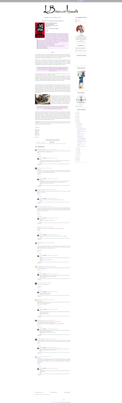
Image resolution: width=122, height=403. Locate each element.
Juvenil (50, 143)
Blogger (64, 399)
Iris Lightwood (78, 19)
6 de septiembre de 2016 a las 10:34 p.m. (52, 234)
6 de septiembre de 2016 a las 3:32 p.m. (48, 299)
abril (78, 152)
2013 (77, 159)
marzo (78, 153)
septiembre (79, 127)
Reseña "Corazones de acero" (81, 140)
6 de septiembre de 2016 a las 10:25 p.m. (49, 320)
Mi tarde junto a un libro (41, 149)
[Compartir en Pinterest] (53, 142)
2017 (77, 120)
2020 (77, 116)
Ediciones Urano (45, 143)
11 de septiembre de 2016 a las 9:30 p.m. (52, 347)
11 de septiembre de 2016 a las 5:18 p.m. (45, 356)
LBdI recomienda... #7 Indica (81, 128)
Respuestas (40, 156)
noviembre (79, 124)
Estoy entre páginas (40, 266)
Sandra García (39, 299)
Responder (39, 154)
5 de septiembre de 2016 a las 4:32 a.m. (47, 206)
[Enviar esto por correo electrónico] (49, 142)
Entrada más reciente (39, 392)
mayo (78, 150)
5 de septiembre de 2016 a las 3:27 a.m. (51, 189)
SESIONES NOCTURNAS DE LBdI (50, 1)
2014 (77, 158)
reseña (54, 143)
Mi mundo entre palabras (41, 189)
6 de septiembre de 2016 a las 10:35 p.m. (52, 255)
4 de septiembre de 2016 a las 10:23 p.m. (52, 178)
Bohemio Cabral (39, 320)
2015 (77, 156)
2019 (77, 117)
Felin (38, 356)
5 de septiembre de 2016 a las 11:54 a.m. (49, 242)
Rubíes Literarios (40, 242)
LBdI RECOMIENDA (64, 1)
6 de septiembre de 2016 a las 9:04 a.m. (50, 266)
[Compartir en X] (51, 142)
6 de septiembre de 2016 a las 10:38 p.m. (52, 198)
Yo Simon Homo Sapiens (62, 143)
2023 (77, 112)
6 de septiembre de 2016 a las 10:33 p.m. (52, 291)
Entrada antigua (67, 392)
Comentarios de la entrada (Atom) (44, 394)
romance (56, 143)
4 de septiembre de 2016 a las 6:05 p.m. (51, 149)
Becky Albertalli (40, 143)
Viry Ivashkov (42, 178)
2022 (77, 113)
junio (78, 149)
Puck (52, 143)
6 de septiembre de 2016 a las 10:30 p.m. (52, 309)
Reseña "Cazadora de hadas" (81, 146)
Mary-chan (39, 206)
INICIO (42, 1)
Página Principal (53, 392)
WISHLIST (69, 1)
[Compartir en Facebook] (52, 142)
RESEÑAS (58, 1)
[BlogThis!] (50, 142)
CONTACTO (74, 1)
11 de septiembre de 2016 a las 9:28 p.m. (52, 368)
